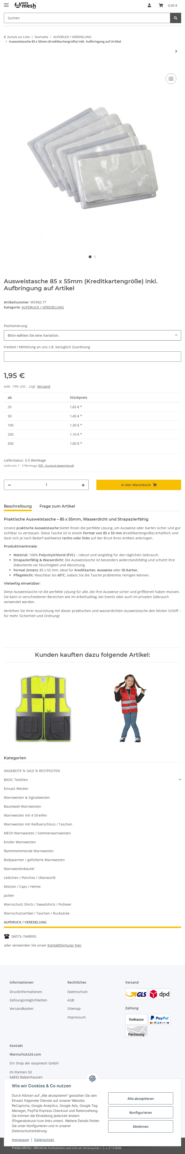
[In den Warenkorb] (8, 67)
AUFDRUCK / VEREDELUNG (43, 307)
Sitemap (74, 1008)
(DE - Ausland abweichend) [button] (56, 466)
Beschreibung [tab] (18, 506)
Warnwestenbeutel (19, 868)
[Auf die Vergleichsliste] (171, 78)
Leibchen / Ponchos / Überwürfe (30, 877)
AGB (70, 1000)
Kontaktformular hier (64, 945)
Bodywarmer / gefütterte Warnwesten (34, 859)
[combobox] (92, 335)
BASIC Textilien (16, 779)
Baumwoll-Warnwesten (22, 806)
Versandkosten (21, 1008)
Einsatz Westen (16, 788)
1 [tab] (90, 256)
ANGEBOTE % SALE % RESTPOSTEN (32, 770)
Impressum (20, 1140)
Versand (43, 386)
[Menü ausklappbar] (6, 3)
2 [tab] (94, 256)
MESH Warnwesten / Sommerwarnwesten (37, 833)
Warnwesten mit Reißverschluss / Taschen (38, 824)
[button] (149, 5)
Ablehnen (141, 1126)
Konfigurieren (140, 1112)
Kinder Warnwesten (20, 842)
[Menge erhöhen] (83, 485)
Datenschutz (44, 1140)
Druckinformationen (26, 991)
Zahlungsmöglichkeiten (28, 1000)
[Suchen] (175, 18)
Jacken (9, 895)
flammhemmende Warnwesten (29, 851)
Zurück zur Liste (18, 37)
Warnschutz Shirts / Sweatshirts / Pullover (38, 904)
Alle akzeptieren (140, 1098)
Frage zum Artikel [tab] (57, 506)
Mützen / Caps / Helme (22, 886)
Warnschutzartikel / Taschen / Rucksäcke (37, 913)
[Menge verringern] (9, 485)
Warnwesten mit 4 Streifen (25, 815)
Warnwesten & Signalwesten (27, 797)
